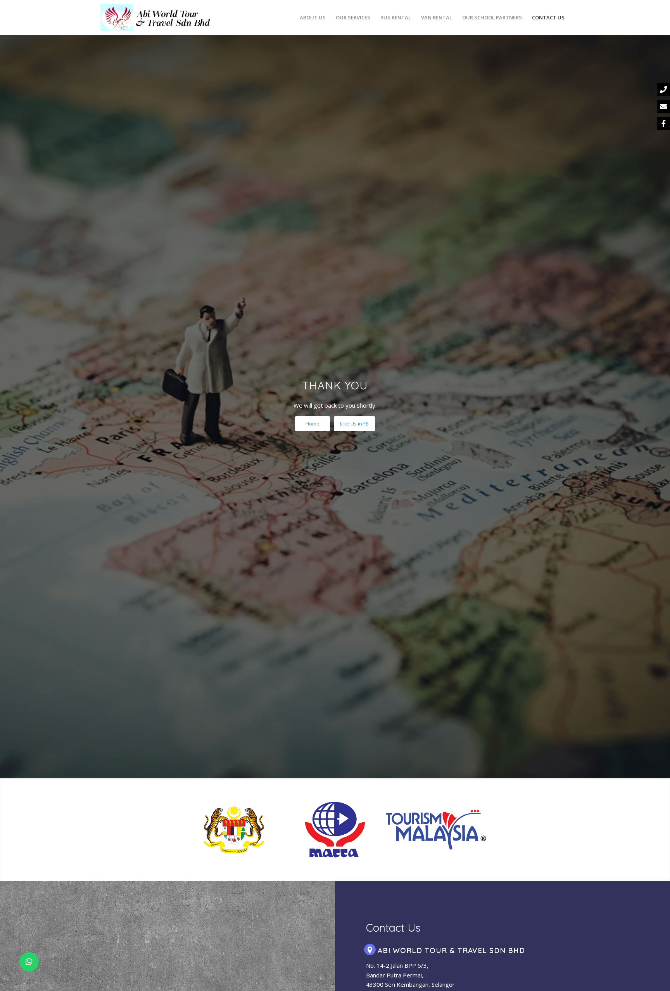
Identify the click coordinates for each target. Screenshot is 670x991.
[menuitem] (313, 17)
